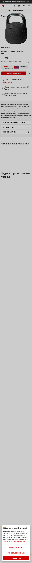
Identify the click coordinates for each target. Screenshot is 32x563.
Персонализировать (16, 548)
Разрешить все (16, 558)
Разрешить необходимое (16, 553)
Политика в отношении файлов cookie (14, 541)
